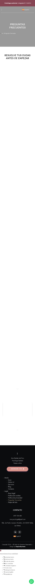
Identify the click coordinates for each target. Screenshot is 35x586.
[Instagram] (19, 532)
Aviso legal (11, 493)
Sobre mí (11, 482)
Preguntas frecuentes (15, 500)
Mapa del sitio (12, 502)
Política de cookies (14, 495)
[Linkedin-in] (15, 532)
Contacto (11, 489)
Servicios (11, 484)
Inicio (9, 480)
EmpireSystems (20, 547)
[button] (0, 550)
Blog (9, 486)
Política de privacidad (15, 498)
